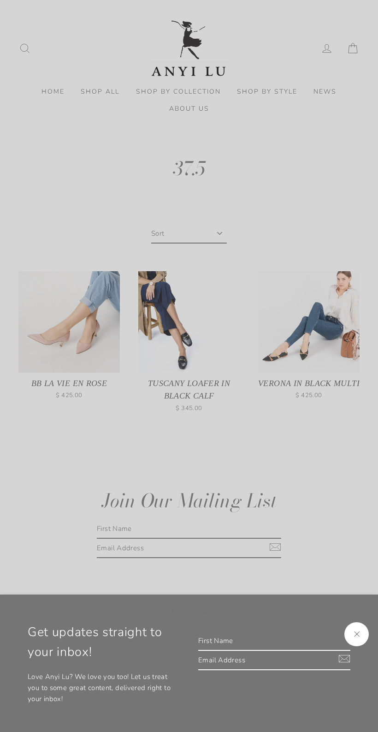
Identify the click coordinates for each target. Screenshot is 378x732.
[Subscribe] (343, 658)
